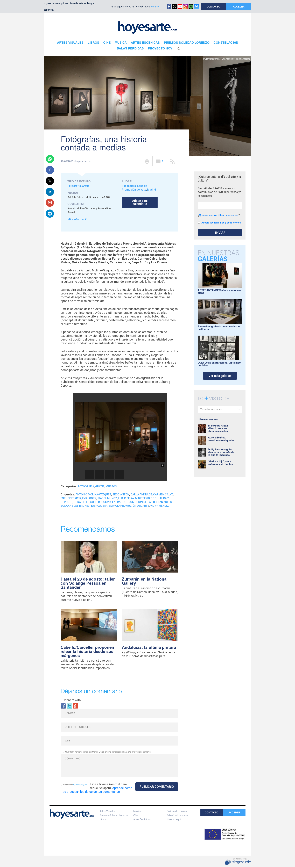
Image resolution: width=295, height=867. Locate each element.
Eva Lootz (89, 498)
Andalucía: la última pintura (149, 647)
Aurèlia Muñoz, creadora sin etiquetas (221, 439)
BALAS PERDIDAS (130, 48)
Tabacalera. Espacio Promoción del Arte (120, 505)
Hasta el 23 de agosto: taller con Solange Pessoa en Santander (88, 583)
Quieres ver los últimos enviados (218, 215)
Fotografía (74, 185)
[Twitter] (69, 706)
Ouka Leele (81, 502)
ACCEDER (238, 6)
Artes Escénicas (142, 819)
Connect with (72, 700)
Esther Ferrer (71, 498)
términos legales (80, 785)
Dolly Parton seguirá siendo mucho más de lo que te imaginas (221, 452)
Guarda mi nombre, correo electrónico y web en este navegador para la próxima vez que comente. (108, 752)
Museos (111, 486)
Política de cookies (177, 811)
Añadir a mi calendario (140, 202)
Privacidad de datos (177, 815)
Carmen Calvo (163, 494)
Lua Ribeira (126, 498)
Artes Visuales (107, 811)
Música (137, 811)
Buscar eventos (208, 419)
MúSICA (121, 42)
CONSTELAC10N (226, 42)
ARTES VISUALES (70, 42)
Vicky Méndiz (159, 505)
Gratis (85, 185)
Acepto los (75, 785)
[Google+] (75, 706)
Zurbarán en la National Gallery (145, 581)
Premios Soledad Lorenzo (114, 815)
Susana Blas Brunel (75, 505)
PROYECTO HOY (160, 48)
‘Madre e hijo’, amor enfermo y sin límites (220, 462)
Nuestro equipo (175, 819)
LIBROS (93, 42)
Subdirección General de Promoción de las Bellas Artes (131, 502)
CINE (107, 42)
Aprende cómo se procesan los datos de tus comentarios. (97, 789)
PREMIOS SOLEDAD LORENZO (186, 42)
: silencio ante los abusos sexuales (218, 428)
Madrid (151, 189)
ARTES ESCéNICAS (145, 42)
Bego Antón (121, 494)
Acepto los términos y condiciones (221, 222)
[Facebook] (63, 706)
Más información (78, 219)
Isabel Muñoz (107, 498)
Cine (135, 815)
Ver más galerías (219, 376)
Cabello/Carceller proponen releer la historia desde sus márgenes (87, 651)
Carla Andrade (141, 494)
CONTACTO (213, 6)
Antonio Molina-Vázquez (93, 494)
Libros (103, 819)
